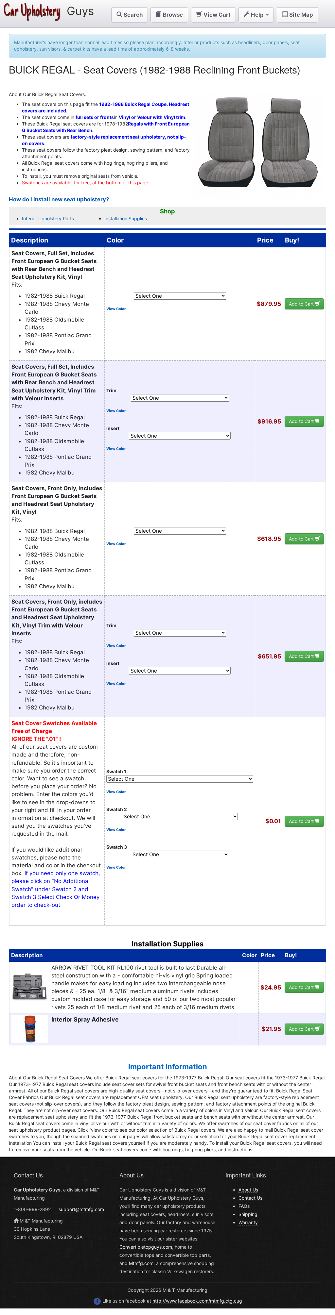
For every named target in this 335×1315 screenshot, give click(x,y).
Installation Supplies (125, 218)
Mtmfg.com (141, 1263)
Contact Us (250, 1198)
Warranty (248, 1222)
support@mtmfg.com (81, 1209)
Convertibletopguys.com (145, 1247)
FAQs (244, 1206)
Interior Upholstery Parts (48, 218)
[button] (129, 15)
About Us (248, 1189)
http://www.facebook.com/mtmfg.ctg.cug (197, 1301)
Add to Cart (302, 304)
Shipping (247, 1214)
